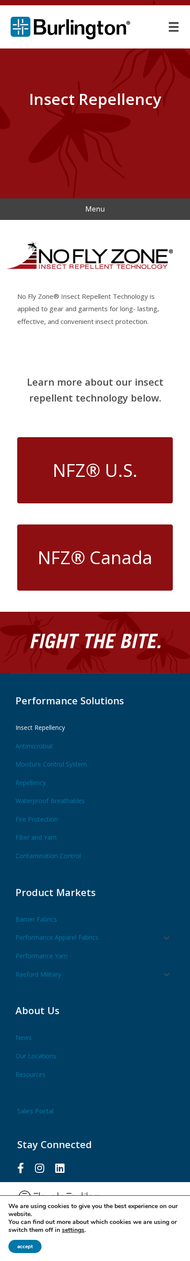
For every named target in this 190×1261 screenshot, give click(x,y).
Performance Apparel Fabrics (57, 937)
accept (25, 1246)
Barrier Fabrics (36, 919)
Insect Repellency (40, 727)
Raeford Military (38, 974)
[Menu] (174, 27)
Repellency (30, 782)
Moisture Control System (51, 764)
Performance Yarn (41, 956)
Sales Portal (35, 1110)
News (23, 1037)
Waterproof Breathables (50, 800)
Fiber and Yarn (36, 837)
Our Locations (35, 1056)
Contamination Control (48, 856)
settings (73, 1230)
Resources (30, 1074)
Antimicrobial (34, 746)
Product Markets (55, 892)
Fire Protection (36, 819)
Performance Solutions (69, 700)
